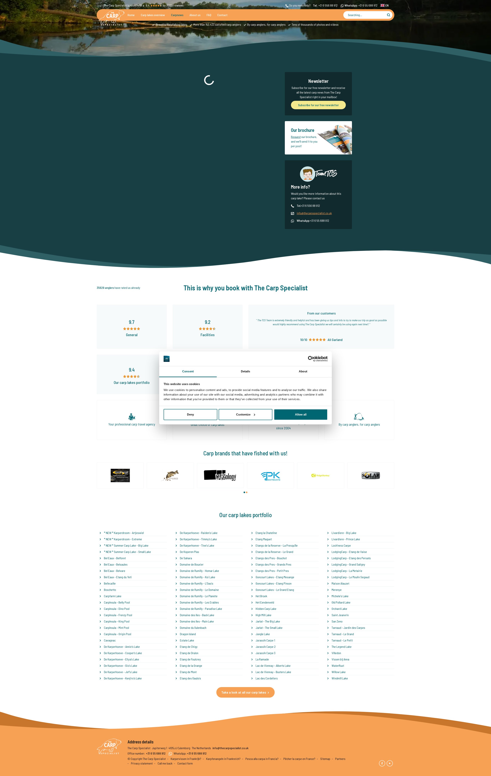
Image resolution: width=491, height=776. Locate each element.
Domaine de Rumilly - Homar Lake (199, 570)
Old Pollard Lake (341, 602)
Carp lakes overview (153, 15)
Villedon (336, 653)
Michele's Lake (340, 596)
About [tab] (303, 371)
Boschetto (110, 589)
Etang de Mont (188, 672)
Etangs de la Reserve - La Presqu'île (277, 545)
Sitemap (325, 758)
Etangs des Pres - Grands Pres (273, 564)
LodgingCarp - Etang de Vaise (349, 551)
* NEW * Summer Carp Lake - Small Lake (127, 551)
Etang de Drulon (189, 653)
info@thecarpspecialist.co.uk (314, 213)
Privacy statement (142, 763)
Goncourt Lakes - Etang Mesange (275, 577)
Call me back (165, 763)
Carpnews (177, 15)
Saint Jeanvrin (340, 615)
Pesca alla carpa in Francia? (262, 758)
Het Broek (261, 596)
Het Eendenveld (265, 602)
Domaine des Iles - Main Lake (197, 621)
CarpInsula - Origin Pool (117, 634)
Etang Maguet (264, 539)
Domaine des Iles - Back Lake (197, 615)
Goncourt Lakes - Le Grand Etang (275, 589)
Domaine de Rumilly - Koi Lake (197, 577)
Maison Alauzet (340, 583)
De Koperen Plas (189, 551)
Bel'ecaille (110, 583)
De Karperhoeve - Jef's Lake (120, 672)
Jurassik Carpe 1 (265, 640)
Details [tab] (245, 371)
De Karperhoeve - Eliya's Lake (121, 659)
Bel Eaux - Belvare (114, 570)
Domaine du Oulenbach (193, 627)
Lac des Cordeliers (267, 678)
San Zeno (337, 621)
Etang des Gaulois (190, 678)
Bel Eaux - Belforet (115, 558)
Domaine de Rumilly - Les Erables (199, 602)
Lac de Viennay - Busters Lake (273, 672)
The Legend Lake (342, 646)
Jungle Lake (263, 634)
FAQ (209, 15)
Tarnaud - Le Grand (343, 634)
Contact (222, 15)
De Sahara (186, 558)
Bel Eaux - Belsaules (116, 564)
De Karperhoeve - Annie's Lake (122, 646)
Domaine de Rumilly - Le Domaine (199, 589)
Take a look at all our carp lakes (243, 692)
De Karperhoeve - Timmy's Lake (198, 539)
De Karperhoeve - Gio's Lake (120, 665)
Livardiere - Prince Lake (346, 539)
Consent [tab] (188, 371)
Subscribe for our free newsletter (318, 105)
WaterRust (338, 665)
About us (194, 15)
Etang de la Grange (191, 665)
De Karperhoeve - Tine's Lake (197, 545)
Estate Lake (187, 640)
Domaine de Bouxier (191, 564)
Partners (340, 758)
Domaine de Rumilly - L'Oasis (196, 583)
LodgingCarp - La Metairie (347, 570)
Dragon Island (188, 634)
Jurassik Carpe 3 (265, 653)
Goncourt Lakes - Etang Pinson (274, 583)
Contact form (185, 763)
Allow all (300, 414)
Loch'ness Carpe (341, 545)
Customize (243, 414)
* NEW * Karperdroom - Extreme (123, 539)
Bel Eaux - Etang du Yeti (118, 577)
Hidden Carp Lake (266, 608)
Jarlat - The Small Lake (269, 627)
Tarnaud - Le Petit (342, 640)
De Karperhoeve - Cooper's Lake (123, 653)
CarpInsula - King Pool (116, 621)
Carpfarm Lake (112, 596)
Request (296, 137)
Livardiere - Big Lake (344, 533)
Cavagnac (110, 640)
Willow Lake (339, 672)
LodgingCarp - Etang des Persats (351, 558)
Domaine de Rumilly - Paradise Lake (201, 608)
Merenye (337, 589)
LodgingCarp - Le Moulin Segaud (350, 577)
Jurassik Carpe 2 (266, 646)
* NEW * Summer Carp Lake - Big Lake (126, 545)
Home (131, 15)
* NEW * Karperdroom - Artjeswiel (124, 533)
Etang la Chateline (266, 533)
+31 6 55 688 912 (367, 5)
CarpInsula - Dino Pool (116, 608)
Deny (190, 414)
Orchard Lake (339, 608)
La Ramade (262, 659)
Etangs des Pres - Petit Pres (272, 570)
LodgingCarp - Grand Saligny (348, 564)
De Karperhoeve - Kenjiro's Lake (123, 678)
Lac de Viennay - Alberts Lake (273, 665)
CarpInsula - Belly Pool (117, 602)
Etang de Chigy (189, 646)
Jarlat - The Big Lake (268, 621)
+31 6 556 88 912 (328, 5)
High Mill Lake (263, 615)
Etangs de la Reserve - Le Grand (274, 551)
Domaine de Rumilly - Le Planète (198, 596)
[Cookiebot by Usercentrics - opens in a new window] (311, 359)
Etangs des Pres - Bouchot (271, 558)
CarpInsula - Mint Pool (116, 627)
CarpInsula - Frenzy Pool (118, 615)
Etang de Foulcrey (190, 659)
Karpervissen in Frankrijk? (186, 758)
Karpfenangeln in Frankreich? (223, 758)
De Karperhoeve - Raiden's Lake (198, 533)
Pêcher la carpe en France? (299, 758)
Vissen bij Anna (340, 659)
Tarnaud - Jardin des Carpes (348, 627)
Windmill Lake (340, 678)
